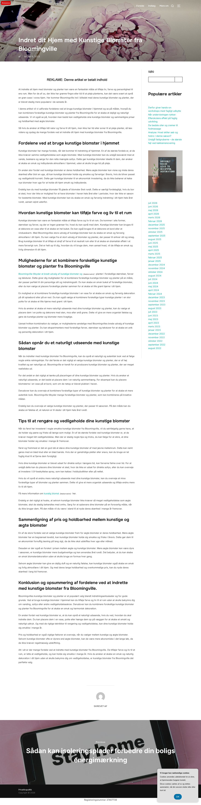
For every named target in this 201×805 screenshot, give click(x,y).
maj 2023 (153, 319)
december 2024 (156, 264)
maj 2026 (153, 210)
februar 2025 (155, 257)
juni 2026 (153, 206)
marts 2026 (154, 217)
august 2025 (154, 239)
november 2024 (156, 268)
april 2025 (153, 250)
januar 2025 (154, 261)
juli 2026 (152, 203)
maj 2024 (153, 286)
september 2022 (156, 344)
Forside (140, 5)
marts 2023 (154, 326)
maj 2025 (153, 246)
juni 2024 (153, 282)
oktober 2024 (155, 272)
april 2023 (153, 322)
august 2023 (154, 308)
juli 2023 (152, 311)
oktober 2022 (155, 341)
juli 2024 (152, 279)
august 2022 (154, 348)
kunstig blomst (51, 493)
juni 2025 (153, 242)
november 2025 (156, 228)
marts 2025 (154, 253)
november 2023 (156, 301)
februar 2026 (155, 221)
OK (178, 796)
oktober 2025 (155, 232)
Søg (151, 71)
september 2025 (156, 235)
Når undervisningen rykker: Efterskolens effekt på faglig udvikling (162, 118)
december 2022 (156, 333)
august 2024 (154, 275)
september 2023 (156, 304)
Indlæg (151, 5)
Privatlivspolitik (25, 789)
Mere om (164, 5)
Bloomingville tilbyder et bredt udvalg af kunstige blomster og (50, 273)
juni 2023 (153, 315)
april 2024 (153, 290)
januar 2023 (154, 330)
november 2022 (156, 337)
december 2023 (156, 297)
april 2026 (153, 213)
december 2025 (156, 224)
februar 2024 (155, 293)
